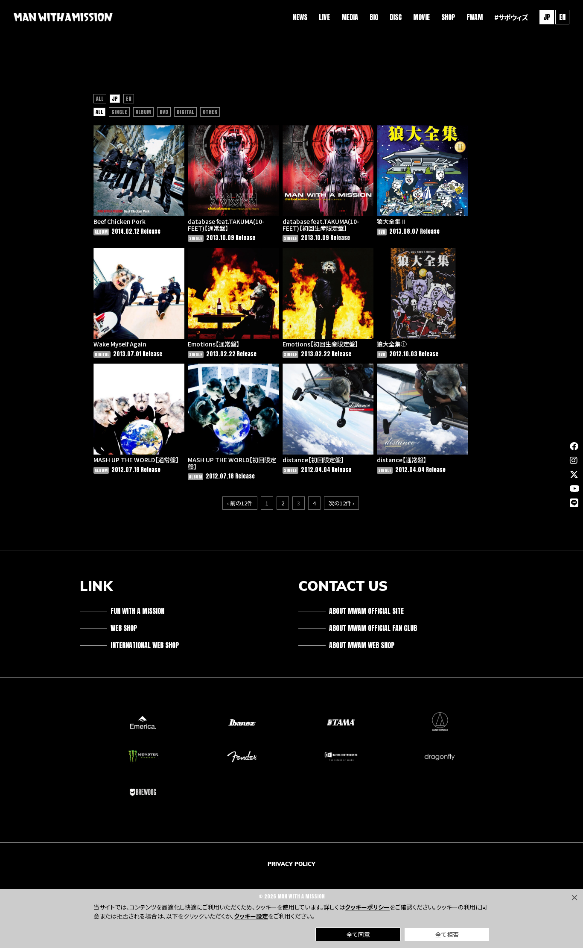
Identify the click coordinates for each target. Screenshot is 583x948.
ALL (100, 99)
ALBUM (143, 112)
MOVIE (421, 17)
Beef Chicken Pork (119, 221)
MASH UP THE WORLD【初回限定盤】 (232, 462)
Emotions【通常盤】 (213, 344)
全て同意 (358, 934)
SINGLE (119, 112)
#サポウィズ (511, 17)
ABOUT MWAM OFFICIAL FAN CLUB (373, 628)
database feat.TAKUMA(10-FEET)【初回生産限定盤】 (321, 224)
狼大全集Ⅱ (392, 221)
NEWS (300, 17)
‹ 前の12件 (240, 503)
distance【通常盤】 (401, 459)
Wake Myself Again (119, 344)
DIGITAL (185, 112)
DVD (164, 112)
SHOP (448, 17)
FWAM (474, 17)
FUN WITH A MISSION (137, 611)
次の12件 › (341, 503)
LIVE (324, 17)
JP (115, 99)
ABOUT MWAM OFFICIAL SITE (366, 611)
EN (562, 17)
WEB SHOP (124, 628)
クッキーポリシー (367, 907)
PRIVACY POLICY (291, 864)
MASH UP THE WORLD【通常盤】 (136, 459)
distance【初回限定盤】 (313, 459)
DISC (396, 17)
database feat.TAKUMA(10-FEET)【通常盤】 (226, 224)
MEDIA (349, 17)
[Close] (574, 897)
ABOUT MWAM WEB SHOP (361, 645)
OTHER (210, 112)
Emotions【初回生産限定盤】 (320, 344)
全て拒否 (447, 934)
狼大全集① (392, 344)
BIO (374, 17)
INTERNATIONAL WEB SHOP (145, 645)
